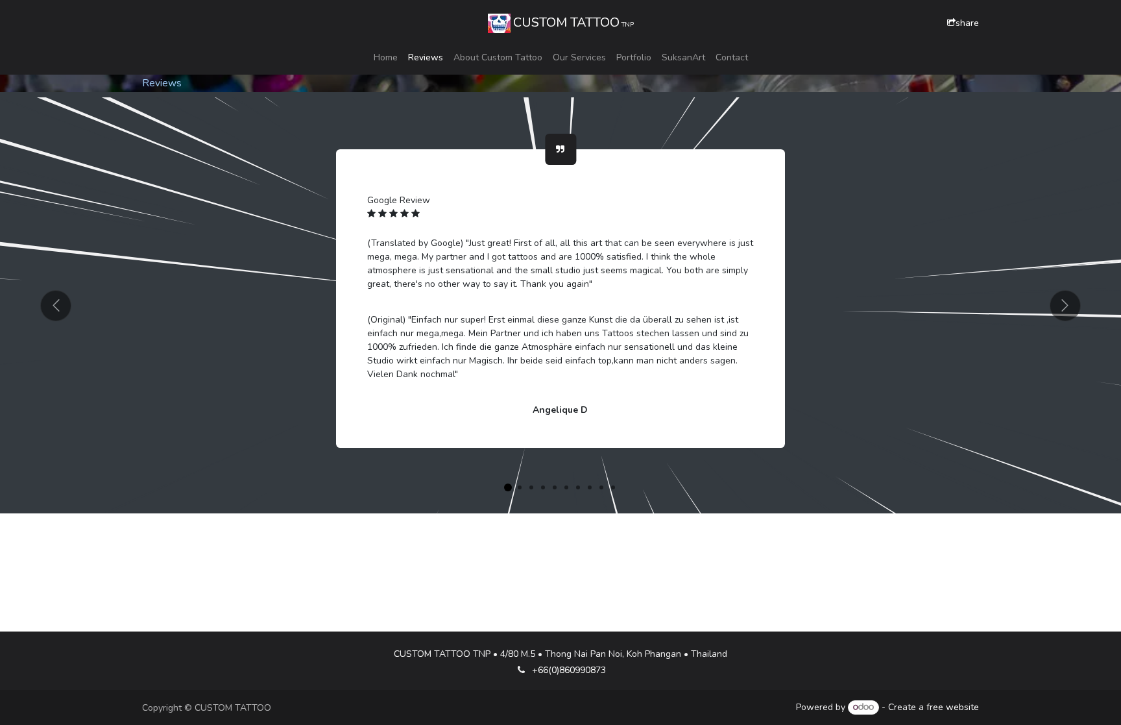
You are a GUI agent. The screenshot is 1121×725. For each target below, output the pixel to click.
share (967, 23)
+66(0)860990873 (569, 670)
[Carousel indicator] (508, 487)
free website (952, 707)
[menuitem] (385, 57)
